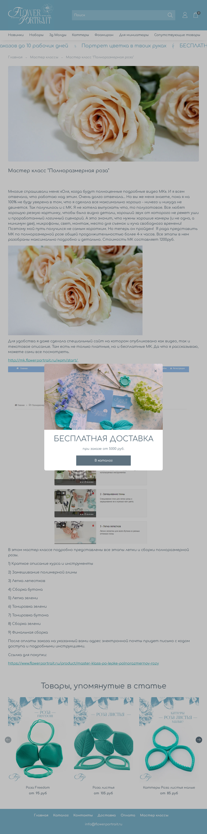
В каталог (104, 460)
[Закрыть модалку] (155, 371)
